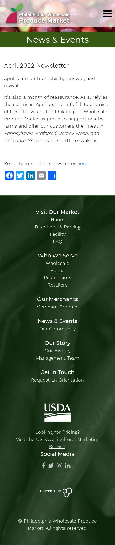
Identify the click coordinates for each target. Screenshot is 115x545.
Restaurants (57, 277)
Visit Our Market (57, 212)
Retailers (57, 285)
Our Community (57, 328)
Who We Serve (58, 255)
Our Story (57, 343)
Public (57, 270)
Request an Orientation (57, 380)
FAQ (57, 241)
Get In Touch (57, 372)
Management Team (57, 358)
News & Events (57, 321)
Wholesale (57, 263)
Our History (58, 350)
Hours (57, 219)
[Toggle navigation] (107, 13)
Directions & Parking (57, 227)
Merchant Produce (57, 307)
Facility (58, 234)
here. (83, 163)
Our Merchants (57, 299)
